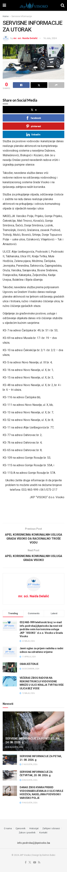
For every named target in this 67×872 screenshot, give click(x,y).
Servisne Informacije (21, 16)
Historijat (34, 828)
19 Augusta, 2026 (29, 803)
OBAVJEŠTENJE (29, 664)
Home (6, 16)
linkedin (35, 134)
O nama (8, 828)
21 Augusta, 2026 (29, 764)
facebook (36, 117)
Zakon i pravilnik (27, 832)
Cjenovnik (21, 828)
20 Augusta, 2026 (29, 780)
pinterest (36, 126)
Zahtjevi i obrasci (51, 828)
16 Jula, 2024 (50, 38)
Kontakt (43, 832)
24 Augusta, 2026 (15, 747)
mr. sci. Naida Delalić (25, 38)
